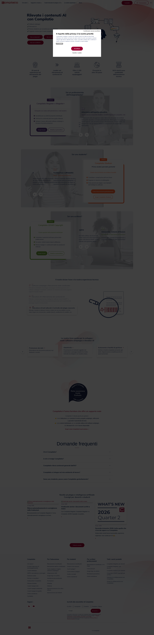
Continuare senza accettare (91, 31)
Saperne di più (59, 43)
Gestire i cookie (77, 52)
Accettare (77, 48)
